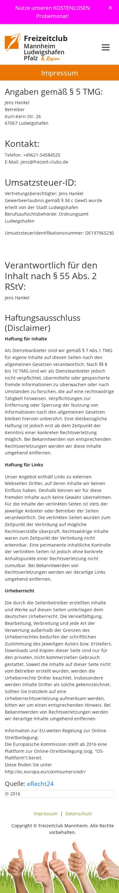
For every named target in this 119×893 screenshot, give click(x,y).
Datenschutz (78, 814)
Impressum (46, 814)
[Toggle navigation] (105, 47)
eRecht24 (40, 784)
